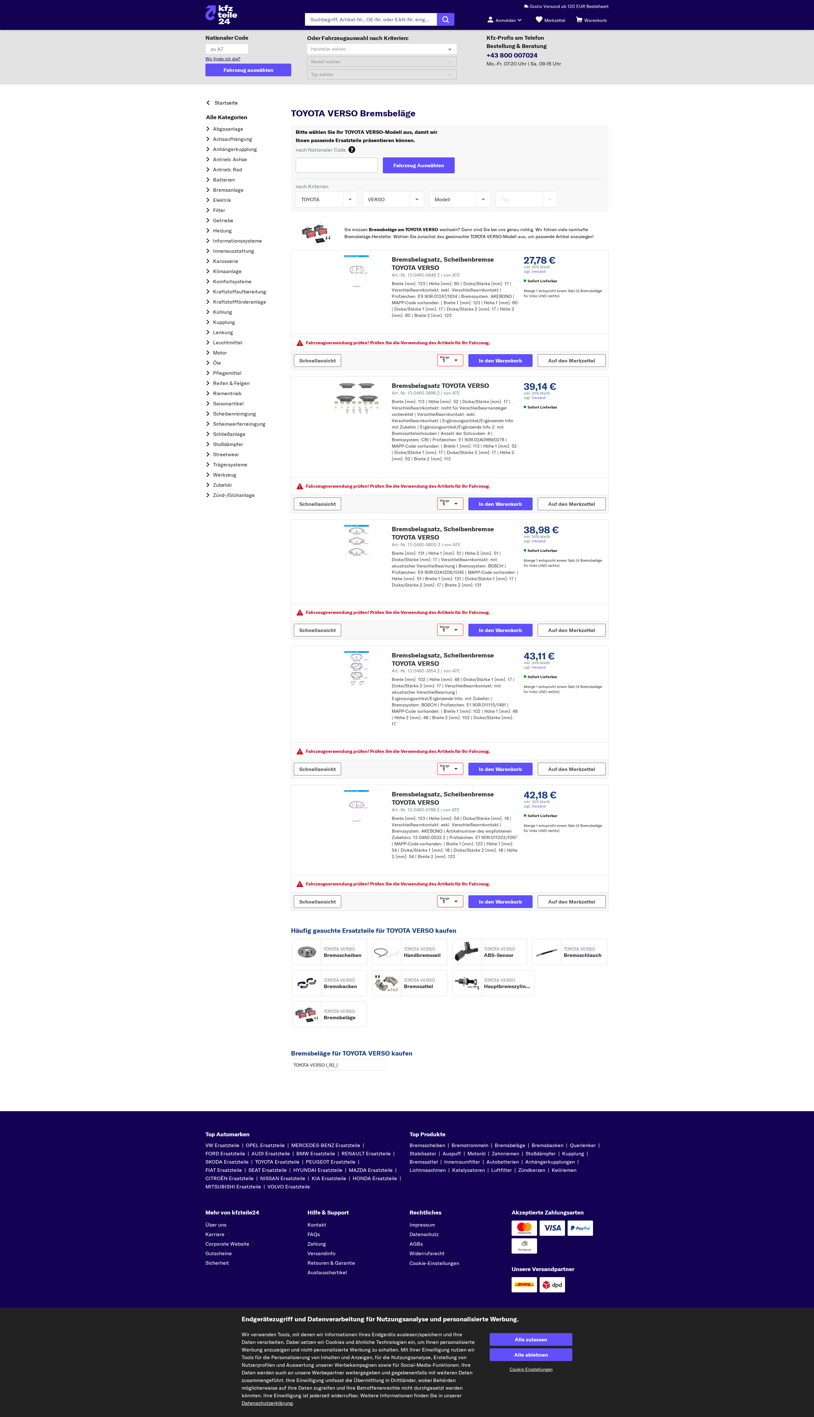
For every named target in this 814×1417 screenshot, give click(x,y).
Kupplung (224, 322)
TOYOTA (328, 101)
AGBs (416, 1244)
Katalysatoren (468, 1170)
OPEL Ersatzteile (265, 1145)
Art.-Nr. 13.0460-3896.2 (426, 393)
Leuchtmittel (227, 342)
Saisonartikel (228, 403)
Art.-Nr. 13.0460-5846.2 (426, 275)
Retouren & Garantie (331, 1263)
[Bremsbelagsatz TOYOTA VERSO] (357, 399)
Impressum (422, 1225)
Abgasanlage (228, 129)
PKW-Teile (302, 101)
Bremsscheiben (427, 1145)
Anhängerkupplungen (550, 1162)
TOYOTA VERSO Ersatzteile (397, 101)
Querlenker (583, 1145)
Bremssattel (424, 1162)
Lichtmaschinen (428, 1170)
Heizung (222, 230)
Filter (219, 210)
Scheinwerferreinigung (239, 424)
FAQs (313, 1234)
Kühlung (222, 312)
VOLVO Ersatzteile (288, 1186)
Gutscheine (218, 1253)
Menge (444, 357)
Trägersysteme (230, 464)
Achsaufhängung (232, 139)
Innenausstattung (233, 251)
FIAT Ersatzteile (223, 1170)
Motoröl (476, 1153)
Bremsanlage (228, 190)
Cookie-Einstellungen (434, 1263)
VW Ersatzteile (222, 1145)
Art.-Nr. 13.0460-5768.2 (426, 810)
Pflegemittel (227, 373)
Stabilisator (423, 1153)
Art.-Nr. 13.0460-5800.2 (426, 544)
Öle (217, 363)
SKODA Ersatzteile (227, 1162)
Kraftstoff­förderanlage (239, 302)
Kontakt (316, 1225)
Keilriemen (564, 1170)
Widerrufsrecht (427, 1253)
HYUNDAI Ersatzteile (317, 1170)
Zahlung (316, 1244)
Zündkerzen (531, 1170)
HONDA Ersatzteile (375, 1178)
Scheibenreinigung (234, 413)
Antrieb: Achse (230, 159)
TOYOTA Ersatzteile (277, 1162)
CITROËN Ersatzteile (229, 1178)
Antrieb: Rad (227, 169)
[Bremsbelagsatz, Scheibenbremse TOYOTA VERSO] (357, 272)
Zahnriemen (505, 1153)
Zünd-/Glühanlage (234, 495)
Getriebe (223, 220)
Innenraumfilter (462, 1162)
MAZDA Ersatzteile (371, 1170)
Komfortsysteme (232, 281)
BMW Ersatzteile (315, 1153)
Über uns (215, 1225)
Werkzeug (224, 474)
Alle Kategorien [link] (226, 117)
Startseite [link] (226, 102)
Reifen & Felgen (231, 383)
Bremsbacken (547, 1145)
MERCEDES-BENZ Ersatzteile (325, 1145)
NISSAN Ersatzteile (282, 1178)
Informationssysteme (237, 240)
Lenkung (223, 332)
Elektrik (222, 200)
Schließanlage (229, 434)
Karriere (214, 1234)
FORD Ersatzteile (225, 1153)
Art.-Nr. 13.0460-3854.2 (426, 671)
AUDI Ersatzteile (271, 1153)
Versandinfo (321, 1253)
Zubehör (222, 485)
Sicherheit (217, 1263)
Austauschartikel (327, 1272)
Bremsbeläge (510, 1145)
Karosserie (225, 261)
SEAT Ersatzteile (267, 1170)
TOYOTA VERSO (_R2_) (315, 1065)
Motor (220, 352)
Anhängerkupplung (235, 149)
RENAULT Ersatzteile (366, 1153)
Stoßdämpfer (228, 444)
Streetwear (226, 454)
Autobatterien (502, 1162)
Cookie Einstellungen (531, 1369)
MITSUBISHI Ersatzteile (233, 1186)
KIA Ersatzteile (329, 1178)
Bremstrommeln (470, 1145)
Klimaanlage (227, 271)
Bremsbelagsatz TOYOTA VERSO (440, 385)
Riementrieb (227, 393)
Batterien (224, 179)
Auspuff (452, 1153)
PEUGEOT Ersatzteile (330, 1162)
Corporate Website (227, 1244)
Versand (539, 271)
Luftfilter (501, 1170)
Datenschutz (424, 1234)
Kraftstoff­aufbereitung (239, 291)
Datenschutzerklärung (267, 1403)
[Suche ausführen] (445, 19)
